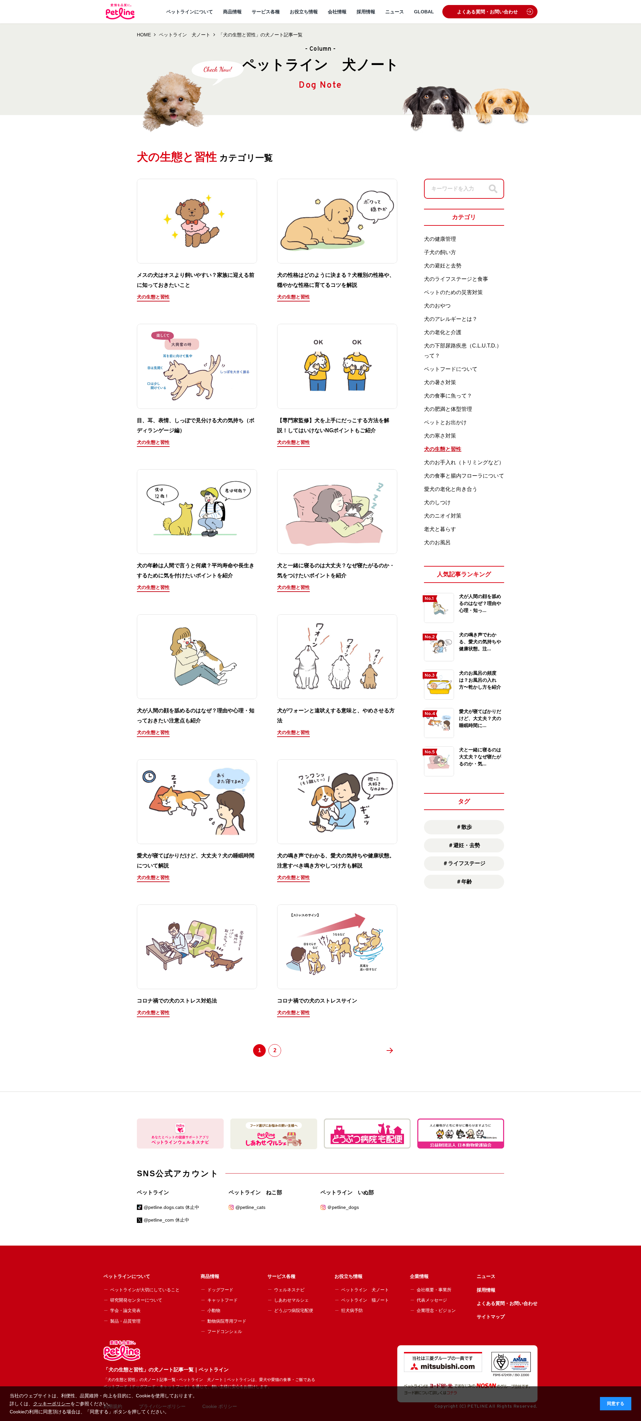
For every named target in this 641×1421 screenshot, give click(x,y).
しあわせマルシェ (291, 1300)
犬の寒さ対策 (440, 436)
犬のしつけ (437, 502)
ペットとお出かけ (445, 422)
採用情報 (366, 11)
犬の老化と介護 (442, 332)
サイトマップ (491, 1316)
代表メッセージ (432, 1300)
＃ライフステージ (464, 863)
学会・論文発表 (125, 1310)
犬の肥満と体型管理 (448, 409)
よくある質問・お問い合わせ (487, 11)
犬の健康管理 (440, 239)
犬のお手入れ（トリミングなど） (464, 462)
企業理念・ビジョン (436, 1310)
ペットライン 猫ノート (365, 1300)
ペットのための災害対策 (453, 292)
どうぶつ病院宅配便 (293, 1310)
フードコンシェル (224, 1331)
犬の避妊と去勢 (442, 265)
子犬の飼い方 (440, 252)
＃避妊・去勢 (464, 845)
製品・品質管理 (125, 1321)
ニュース (394, 11)
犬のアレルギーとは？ (450, 319)
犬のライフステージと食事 (456, 279)
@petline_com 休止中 (166, 1220)
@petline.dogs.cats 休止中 (171, 1207)
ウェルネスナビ (289, 1289)
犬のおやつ (437, 305)
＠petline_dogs (343, 1207)
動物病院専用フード (226, 1321)
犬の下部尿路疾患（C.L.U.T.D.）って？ (463, 351)
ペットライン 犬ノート (184, 34)
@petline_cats (250, 1207)
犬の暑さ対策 (440, 382)
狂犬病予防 (352, 1310)
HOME (144, 34)
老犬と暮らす (440, 529)
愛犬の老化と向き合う (450, 489)
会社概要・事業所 (434, 1289)
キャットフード (222, 1300)
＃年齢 (464, 881)
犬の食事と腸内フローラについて (464, 476)
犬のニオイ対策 (442, 516)
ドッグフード (220, 1289)
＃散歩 (464, 827)
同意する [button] (615, 1403)
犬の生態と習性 (442, 449)
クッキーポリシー (51, 1403)
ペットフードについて (450, 369)
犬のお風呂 (437, 542)
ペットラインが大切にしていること (145, 1289)
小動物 (213, 1310)
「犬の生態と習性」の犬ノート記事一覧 (260, 34)
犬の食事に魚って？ (448, 396)
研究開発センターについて (136, 1300)
